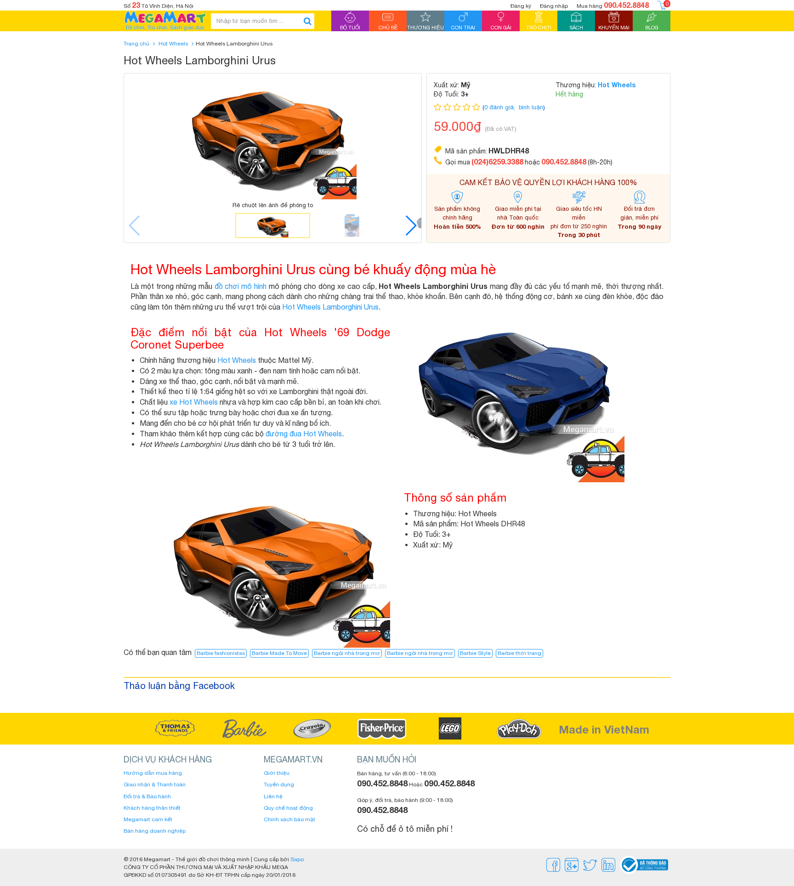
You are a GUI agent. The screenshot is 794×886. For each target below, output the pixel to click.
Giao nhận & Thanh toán (155, 784)
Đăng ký (520, 6)
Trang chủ (136, 43)
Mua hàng (613, 4)
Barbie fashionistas (221, 653)
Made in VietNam (604, 729)
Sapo (297, 859)
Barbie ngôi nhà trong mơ (347, 653)
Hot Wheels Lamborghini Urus (330, 307)
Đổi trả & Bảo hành (147, 796)
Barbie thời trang (519, 653)
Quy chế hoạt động (288, 808)
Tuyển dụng (279, 784)
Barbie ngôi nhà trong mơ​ (420, 653)
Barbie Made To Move (279, 653)
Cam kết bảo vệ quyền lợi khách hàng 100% (548, 182)
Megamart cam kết (148, 819)
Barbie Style (475, 653)
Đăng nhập (554, 6)
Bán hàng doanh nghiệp (155, 831)
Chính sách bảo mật (289, 819)
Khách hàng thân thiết (152, 808)
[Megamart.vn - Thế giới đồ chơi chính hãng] (165, 21)
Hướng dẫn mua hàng (153, 773)
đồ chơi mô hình (241, 286)
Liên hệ (273, 796)
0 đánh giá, (500, 107)
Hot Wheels (173, 43)
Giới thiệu (276, 773)
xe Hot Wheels (194, 402)
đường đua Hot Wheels (304, 433)
